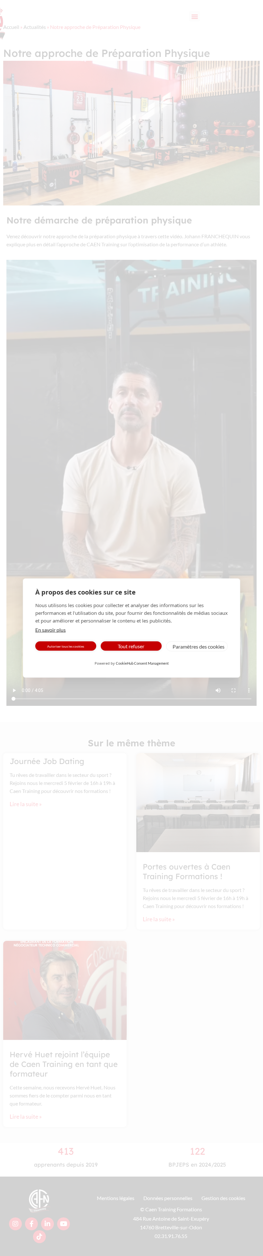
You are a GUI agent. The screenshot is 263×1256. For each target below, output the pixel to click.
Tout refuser (131, 646)
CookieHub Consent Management (142, 663)
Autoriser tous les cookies (65, 646)
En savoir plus (50, 630)
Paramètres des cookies (199, 646)
